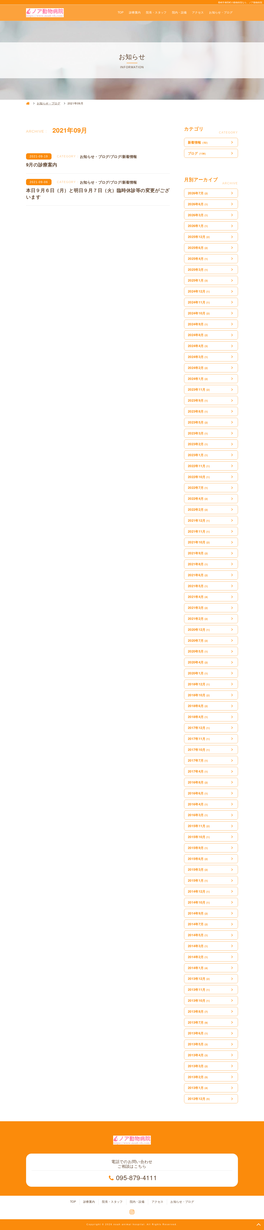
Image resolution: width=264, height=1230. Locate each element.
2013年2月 (198, 1077)
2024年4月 (198, 345)
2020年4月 (198, 662)
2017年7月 (198, 760)
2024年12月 (199, 291)
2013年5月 (198, 1044)
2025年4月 (198, 258)
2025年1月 (198, 280)
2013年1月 (198, 1087)
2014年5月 (198, 935)
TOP (121, 12)
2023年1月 (198, 455)
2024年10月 (199, 313)
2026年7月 (198, 193)
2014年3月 (198, 946)
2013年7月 (198, 1022)
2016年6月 (198, 793)
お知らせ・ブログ (221, 12)
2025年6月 (198, 247)
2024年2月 (198, 367)
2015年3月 (198, 869)
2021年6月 (198, 575)
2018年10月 (199, 695)
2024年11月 (199, 302)
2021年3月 (198, 607)
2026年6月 (198, 204)
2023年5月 (198, 422)
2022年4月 (198, 498)
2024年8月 (198, 335)
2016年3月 (198, 815)
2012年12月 (199, 1098)
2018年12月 (199, 684)
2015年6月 (198, 858)
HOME (28, 103)
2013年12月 (199, 978)
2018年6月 (198, 705)
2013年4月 (198, 1055)
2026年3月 (198, 215)
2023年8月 (198, 411)
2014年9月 (198, 913)
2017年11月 (199, 738)
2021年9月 (198, 553)
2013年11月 (199, 989)
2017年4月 (198, 771)
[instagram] (132, 1212)
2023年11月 (199, 389)
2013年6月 (198, 1033)
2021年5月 (198, 586)
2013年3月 (198, 1066)
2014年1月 (198, 967)
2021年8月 (198, 564)
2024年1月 (198, 378)
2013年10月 (199, 1000)
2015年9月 (198, 847)
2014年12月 (199, 891)
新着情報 (198, 142)
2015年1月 (198, 880)
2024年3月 (198, 356)
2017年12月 (199, 727)
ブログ (197, 153)
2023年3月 (198, 433)
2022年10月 (199, 476)
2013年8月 (198, 1011)
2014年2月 (198, 957)
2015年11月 (199, 826)
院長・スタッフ (156, 12)
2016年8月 (198, 782)
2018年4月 (198, 716)
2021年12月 (199, 520)
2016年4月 (198, 804)
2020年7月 (198, 640)
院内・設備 (179, 12)
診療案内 (135, 12)
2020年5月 (198, 651)
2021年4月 (198, 596)
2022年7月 (198, 487)
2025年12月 (199, 236)
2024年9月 (198, 324)
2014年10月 (199, 902)
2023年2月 (198, 444)
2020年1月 (198, 673)
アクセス (198, 12)
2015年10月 (199, 836)
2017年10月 (199, 749)
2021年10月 (199, 542)
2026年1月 (198, 225)
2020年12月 (199, 629)
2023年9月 (198, 400)
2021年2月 (198, 618)
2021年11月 (199, 531)
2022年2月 (198, 509)
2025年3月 (198, 269)
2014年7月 (198, 924)
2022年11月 (199, 466)
